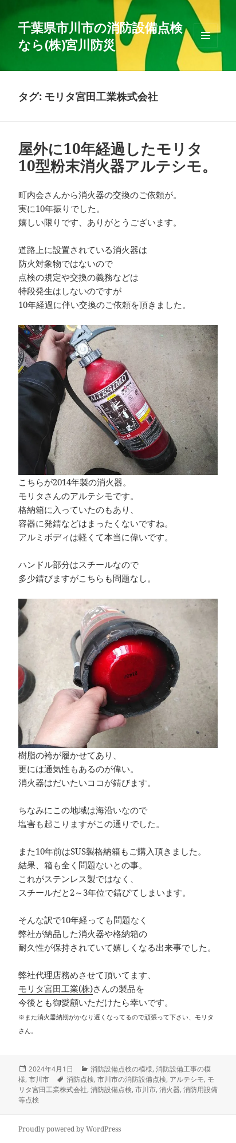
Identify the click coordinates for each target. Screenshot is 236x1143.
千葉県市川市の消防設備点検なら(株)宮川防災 (100, 35)
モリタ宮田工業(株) (55, 988)
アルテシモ (187, 1079)
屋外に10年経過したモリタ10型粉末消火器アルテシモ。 (117, 157)
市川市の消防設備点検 (131, 1079)
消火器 (169, 1089)
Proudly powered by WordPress (69, 1129)
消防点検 (80, 1079)
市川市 (39, 1079)
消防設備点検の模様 (121, 1069)
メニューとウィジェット (205, 47)
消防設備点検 (111, 1089)
